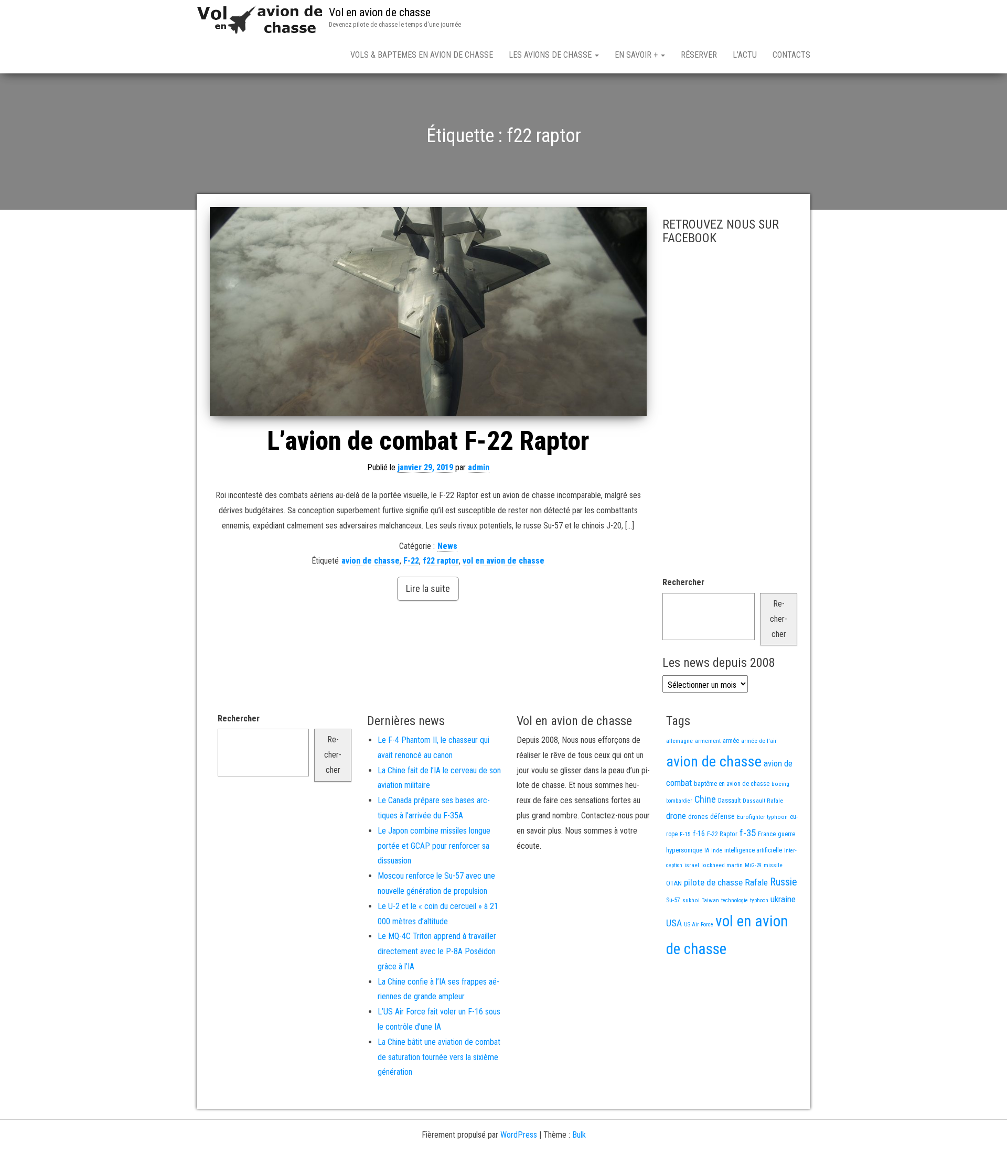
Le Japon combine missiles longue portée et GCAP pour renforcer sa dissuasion (434, 846)
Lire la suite (428, 588)
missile (773, 865)
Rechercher (683, 582)
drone (676, 816)
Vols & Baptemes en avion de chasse (421, 55)
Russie (783, 882)
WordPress (518, 1135)
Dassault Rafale (763, 800)
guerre (786, 834)
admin (478, 467)
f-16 (699, 833)
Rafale (756, 882)
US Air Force (698, 924)
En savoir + (637, 55)
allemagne (679, 740)
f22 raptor (441, 561)
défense (722, 816)
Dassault (729, 800)
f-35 (748, 833)
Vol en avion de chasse (380, 12)
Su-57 (673, 900)
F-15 (685, 834)
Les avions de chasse (551, 55)
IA (706, 850)
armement (708, 740)
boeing (780, 783)
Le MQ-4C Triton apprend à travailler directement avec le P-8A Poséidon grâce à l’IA (437, 951)
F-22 (411, 561)
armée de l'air (759, 740)
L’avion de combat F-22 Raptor (428, 441)
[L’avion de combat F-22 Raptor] (428, 311)
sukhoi (691, 900)
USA (674, 923)
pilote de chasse (713, 882)
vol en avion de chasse (503, 561)
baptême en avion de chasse (731, 783)
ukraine (783, 899)
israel (691, 865)
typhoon (759, 900)
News (447, 546)
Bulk (579, 1135)
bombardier (679, 800)
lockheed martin (722, 865)
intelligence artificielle (753, 850)
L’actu (745, 55)
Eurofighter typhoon (762, 816)
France (767, 834)
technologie (734, 900)
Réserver (699, 55)
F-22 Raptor (722, 834)
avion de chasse (370, 561)
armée (731, 740)
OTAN (674, 883)
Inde (716, 850)
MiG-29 (753, 865)
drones (698, 816)
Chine (705, 799)
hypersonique (684, 850)
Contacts (791, 55)
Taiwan (710, 900)
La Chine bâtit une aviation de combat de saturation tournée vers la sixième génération (439, 1057)
